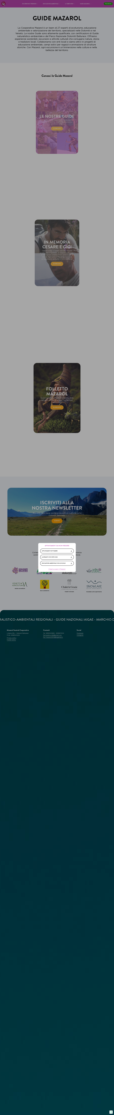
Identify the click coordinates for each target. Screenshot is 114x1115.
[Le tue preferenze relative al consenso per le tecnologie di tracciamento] (111, 1112)
